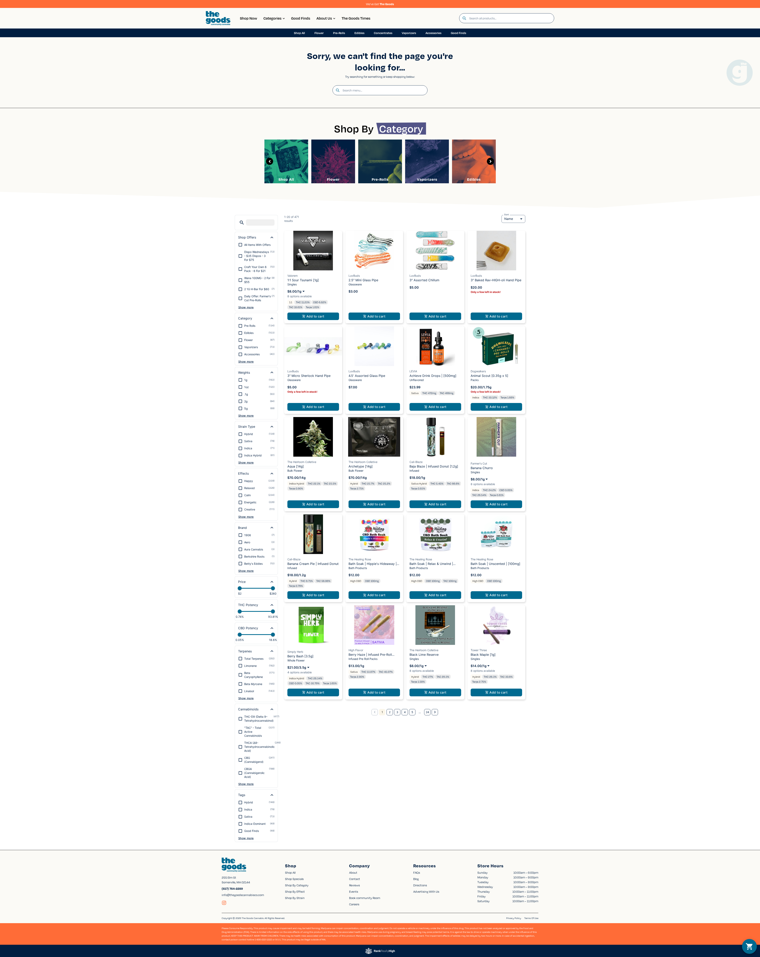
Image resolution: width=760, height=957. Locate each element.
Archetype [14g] (361, 466)
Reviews (354, 885)
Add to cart (315, 316)
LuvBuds (354, 275)
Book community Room (364, 898)
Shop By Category (297, 885)
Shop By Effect (295, 891)
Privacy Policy (513, 918)
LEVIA (413, 371)
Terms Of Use (531, 918)
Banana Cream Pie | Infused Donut (313, 564)
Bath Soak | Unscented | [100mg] (495, 564)
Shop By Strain (295, 898)
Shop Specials (294, 879)
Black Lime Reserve (424, 655)
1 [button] (382, 712)
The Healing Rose (360, 559)
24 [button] (427, 712)
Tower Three (479, 650)
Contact (354, 879)
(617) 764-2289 (232, 888)
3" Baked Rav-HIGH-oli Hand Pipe (496, 280)
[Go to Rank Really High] (380, 951)
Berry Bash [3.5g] (300, 656)
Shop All (286, 179)
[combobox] (510, 18)
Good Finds (300, 18)
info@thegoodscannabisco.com (243, 895)
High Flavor (356, 650)
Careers (354, 904)
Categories (272, 18)
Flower (333, 179)
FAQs (416, 872)
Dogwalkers (478, 371)
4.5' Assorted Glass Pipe (367, 376)
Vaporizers (427, 179)
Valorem (292, 275)
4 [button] (405, 712)
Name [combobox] (508, 219)
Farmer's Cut (479, 463)
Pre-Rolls (380, 179)
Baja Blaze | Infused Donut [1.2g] (433, 466)
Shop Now (248, 18)
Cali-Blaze (416, 462)
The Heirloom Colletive (301, 462)
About (353, 872)
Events (353, 891)
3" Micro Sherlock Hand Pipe (309, 376)
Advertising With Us (426, 891)
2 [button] (389, 712)
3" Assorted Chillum (424, 280)
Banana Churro (482, 468)
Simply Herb (295, 651)
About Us (324, 18)
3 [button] (397, 712)
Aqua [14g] (295, 466)
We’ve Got (380, 4)
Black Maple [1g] (483, 655)
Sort (506, 214)
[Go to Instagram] (224, 902)
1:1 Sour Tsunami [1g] (303, 280)
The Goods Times (356, 18)
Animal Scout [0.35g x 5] (489, 376)
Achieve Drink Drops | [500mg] (432, 376)
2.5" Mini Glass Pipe (363, 280)
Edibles (474, 179)
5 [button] (412, 712)
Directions (420, 885)
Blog (416, 879)
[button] (242, 222)
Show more (246, 307)
